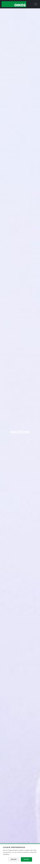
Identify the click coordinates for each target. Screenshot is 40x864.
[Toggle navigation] (35, 4)
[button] (3, 432)
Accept (26, 859)
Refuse (14, 859)
